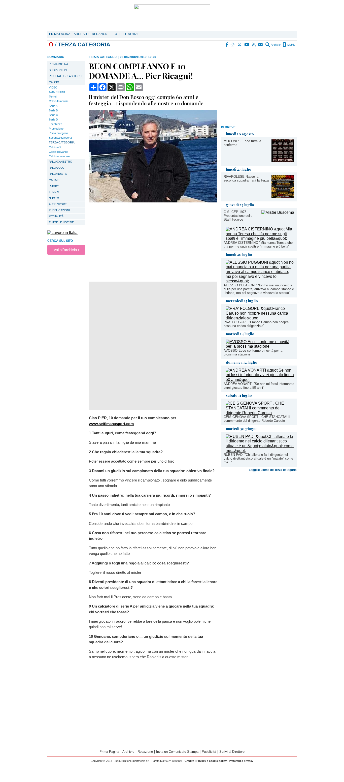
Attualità (56, 216)
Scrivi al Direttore (232, 752)
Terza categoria (62, 142)
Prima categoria (58, 133)
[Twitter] (239, 44)
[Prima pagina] (51, 44)
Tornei (52, 96)
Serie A (53, 105)
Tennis (54, 192)
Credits (189, 760)
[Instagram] (233, 44)
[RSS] (254, 44)
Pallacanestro (60, 161)
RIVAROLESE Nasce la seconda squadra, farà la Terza (246, 178)
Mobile (291, 44)
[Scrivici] (260, 44)
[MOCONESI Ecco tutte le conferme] (282, 161)
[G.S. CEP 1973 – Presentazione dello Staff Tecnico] (277, 212)
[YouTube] (247, 44)
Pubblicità (209, 752)
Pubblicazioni (59, 210)
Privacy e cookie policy (211, 760)
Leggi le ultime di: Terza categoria (273, 470)
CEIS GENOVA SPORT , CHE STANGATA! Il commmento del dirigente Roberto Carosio (257, 419)
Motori (54, 179)
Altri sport (58, 204)
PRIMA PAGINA (58, 64)
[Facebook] (226, 44)
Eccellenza (55, 124)
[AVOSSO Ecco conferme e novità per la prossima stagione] (260, 346)
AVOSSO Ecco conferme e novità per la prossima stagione (253, 352)
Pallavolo (56, 167)
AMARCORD (57, 92)
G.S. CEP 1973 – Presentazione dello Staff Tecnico (238, 215)
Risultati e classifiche (66, 76)
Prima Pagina (59, 34)
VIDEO (53, 87)
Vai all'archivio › (66, 250)
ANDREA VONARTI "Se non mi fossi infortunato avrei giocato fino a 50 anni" (259, 385)
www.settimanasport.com (111, 424)
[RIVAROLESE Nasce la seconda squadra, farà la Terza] (282, 196)
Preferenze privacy (241, 760)
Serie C (53, 114)
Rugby (54, 186)
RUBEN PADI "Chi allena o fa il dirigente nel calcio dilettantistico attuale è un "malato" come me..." (258, 458)
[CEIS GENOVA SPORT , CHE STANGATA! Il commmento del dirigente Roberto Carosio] (260, 413)
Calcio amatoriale (59, 156)
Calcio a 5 (55, 147)
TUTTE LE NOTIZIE (61, 222)
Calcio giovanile (58, 151)
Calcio (54, 82)
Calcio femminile (58, 101)
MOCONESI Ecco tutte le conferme (242, 143)
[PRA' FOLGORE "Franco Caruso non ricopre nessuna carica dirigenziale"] (260, 318)
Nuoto (54, 198)
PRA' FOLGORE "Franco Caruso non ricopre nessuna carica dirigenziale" (256, 324)
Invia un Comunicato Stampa (177, 752)
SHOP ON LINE (58, 70)
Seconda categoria (60, 137)
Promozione (56, 128)
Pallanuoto (58, 173)
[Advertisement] (259, 87)
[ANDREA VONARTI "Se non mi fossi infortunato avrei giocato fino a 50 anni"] (260, 379)
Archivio (81, 34)
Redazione (101, 34)
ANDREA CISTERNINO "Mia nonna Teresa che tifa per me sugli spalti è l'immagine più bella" (258, 244)
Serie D (53, 119)
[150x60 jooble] (62, 232)
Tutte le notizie (126, 34)
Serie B (53, 110)
